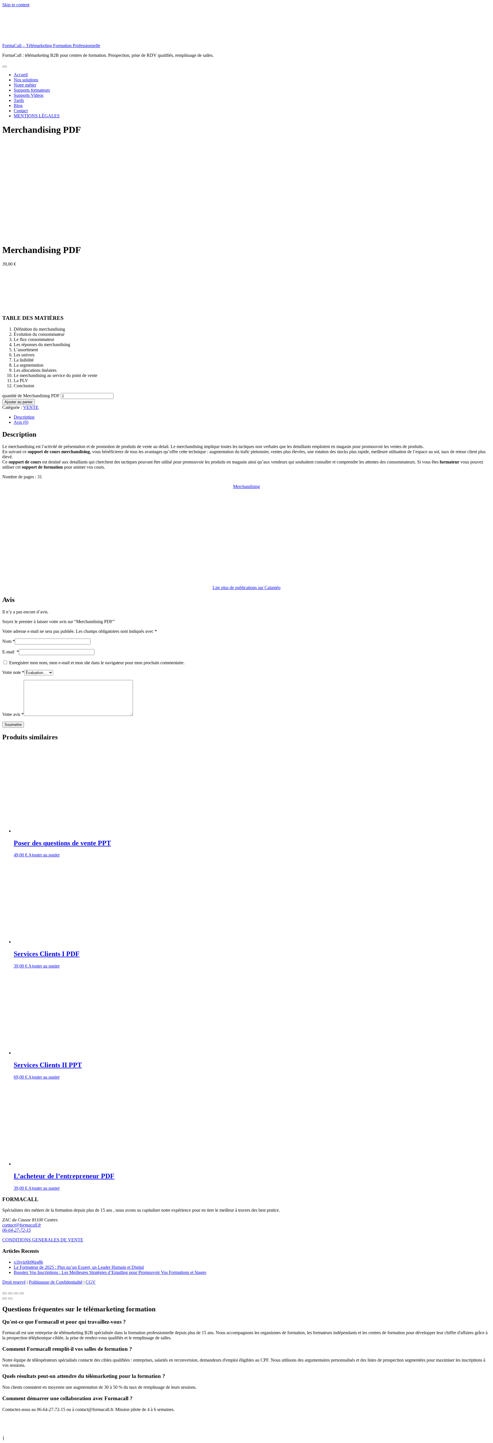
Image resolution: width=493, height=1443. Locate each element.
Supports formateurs (32, 90)
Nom (8, 641)
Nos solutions (26, 79)
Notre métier (25, 85)
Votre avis (13, 714)
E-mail (10, 651)
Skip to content (15, 4)
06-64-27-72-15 (16, 1230)
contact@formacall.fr (21, 1225)
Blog (18, 105)
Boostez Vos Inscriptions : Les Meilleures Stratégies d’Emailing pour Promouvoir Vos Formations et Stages (110, 1272)
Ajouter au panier (19, 402)
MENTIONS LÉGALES (37, 115)
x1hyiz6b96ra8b (28, 1262)
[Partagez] (10, 1293)
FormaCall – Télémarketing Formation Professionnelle (51, 45)
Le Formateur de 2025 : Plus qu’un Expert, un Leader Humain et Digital (79, 1267)
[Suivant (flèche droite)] (10, 1298)
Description (24, 417)
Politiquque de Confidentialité (55, 1282)
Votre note (13, 672)
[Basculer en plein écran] (16, 1293)
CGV (91, 1282)
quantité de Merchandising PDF (31, 395)
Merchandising (246, 486)
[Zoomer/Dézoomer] (21, 1293)
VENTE (31, 407)
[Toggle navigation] (4, 66)
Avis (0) (21, 422)
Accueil (21, 74)
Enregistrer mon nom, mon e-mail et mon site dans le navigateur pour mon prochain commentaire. (97, 662)
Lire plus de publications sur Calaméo (246, 587)
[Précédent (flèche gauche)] (4, 1298)
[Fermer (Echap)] (4, 1293)
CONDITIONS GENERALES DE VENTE (42, 1239)
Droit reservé (14, 1282)
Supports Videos (28, 95)
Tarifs (19, 100)
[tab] (252, 417)
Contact (21, 110)
